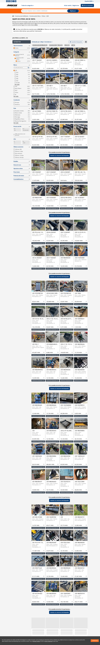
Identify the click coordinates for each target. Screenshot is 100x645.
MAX (23, 128)
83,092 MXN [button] (64, 464)
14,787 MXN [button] (35, 525)
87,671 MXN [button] (78, 68)
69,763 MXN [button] (64, 145)
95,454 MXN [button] (35, 145)
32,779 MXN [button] (64, 525)
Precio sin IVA (17, 126)
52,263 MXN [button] (49, 240)
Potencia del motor (19, 175)
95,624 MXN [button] (35, 68)
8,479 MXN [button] (64, 206)
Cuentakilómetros (18, 179)
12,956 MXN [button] (49, 602)
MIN (14, 128)
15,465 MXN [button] (64, 576)
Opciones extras (18, 168)
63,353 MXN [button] (78, 464)
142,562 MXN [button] (36, 240)
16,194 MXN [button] (64, 551)
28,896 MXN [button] (78, 490)
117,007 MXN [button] (36, 551)
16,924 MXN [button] (64, 266)
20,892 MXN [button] (35, 602)
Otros (43, 16)
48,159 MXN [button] (78, 439)
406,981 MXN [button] (50, 464)
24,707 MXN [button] (78, 119)
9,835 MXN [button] (78, 413)
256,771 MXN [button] (79, 602)
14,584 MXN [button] (35, 266)
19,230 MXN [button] (35, 378)
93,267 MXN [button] (49, 327)
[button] (21, 42)
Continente (17, 100)
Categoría (16, 52)
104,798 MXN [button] (64, 602)
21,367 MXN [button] (78, 576)
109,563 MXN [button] (79, 180)
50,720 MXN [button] (64, 68)
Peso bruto (17, 172)
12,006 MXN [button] (78, 551)
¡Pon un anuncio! (88, 5)
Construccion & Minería (21, 16)
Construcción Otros (35, 16)
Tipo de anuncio (18, 45)
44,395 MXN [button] (64, 240)
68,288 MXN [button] (64, 413)
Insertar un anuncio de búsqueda (59, 155)
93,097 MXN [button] (49, 119)
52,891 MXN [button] (64, 301)
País (15, 108)
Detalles (16, 161)
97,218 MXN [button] (78, 266)
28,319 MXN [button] (35, 464)
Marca (15, 65)
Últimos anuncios (18, 147)
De (14, 141)
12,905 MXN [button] (78, 525)
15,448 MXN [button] (78, 378)
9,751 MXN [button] (64, 327)
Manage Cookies (36, 641)
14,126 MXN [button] (64, 439)
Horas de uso (17, 165)
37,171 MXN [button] (35, 576)
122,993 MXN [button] (79, 94)
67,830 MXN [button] (78, 145)
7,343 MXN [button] (78, 327)
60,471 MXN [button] (49, 525)
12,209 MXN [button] (49, 68)
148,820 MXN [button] (64, 352)
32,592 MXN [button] (64, 490)
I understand (95, 640)
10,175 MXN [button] (49, 490)
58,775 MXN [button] (35, 94)
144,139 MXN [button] (36, 206)
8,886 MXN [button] (49, 352)
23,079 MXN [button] (49, 551)
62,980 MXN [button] (64, 119)
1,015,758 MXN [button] (50, 94)
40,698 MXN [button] (78, 301)
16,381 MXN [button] (35, 119)
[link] (38, 53)
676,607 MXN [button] (36, 352)
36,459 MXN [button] (49, 180)
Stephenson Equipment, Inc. (38, 71)
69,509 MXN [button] (35, 439)
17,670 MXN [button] (35, 180)
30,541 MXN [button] (35, 301)
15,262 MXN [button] (49, 206)
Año (15, 139)
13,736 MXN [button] (78, 352)
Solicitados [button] (64, 180)
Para (23, 141)
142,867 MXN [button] (79, 240)
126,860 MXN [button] (50, 301)
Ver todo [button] (17, 84)
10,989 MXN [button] (78, 206)
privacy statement (48, 641)
